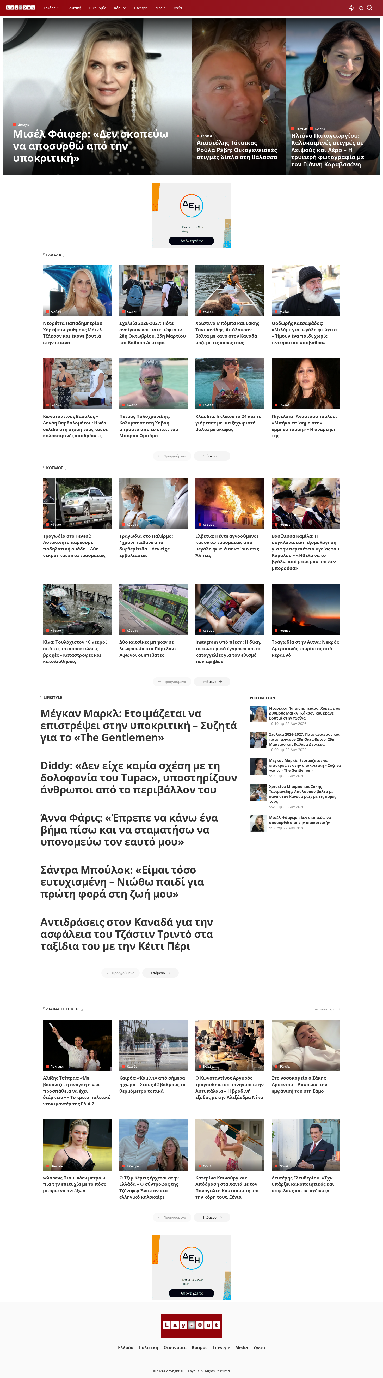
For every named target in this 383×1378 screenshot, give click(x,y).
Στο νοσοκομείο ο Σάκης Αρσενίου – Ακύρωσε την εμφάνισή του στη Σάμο (299, 1084)
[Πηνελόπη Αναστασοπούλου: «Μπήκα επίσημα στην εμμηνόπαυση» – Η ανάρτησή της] (306, 383)
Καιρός (132, 1066)
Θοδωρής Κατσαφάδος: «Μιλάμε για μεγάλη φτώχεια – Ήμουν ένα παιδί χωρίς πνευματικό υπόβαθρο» (304, 332)
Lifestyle (23, 124)
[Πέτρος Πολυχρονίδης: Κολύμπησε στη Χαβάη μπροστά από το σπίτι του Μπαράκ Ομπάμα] (153, 383)
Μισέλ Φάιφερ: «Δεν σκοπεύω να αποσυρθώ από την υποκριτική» (90, 146)
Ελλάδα (206, 135)
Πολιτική (57, 1066)
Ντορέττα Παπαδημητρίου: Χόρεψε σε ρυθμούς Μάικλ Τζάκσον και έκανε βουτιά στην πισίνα (73, 332)
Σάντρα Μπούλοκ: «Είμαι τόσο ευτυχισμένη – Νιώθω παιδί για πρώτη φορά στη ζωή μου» (122, 881)
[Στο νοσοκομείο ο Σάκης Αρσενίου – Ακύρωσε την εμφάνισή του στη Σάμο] (306, 1045)
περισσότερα (325, 1009)
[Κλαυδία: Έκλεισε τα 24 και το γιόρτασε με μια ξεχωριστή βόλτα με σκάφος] (229, 383)
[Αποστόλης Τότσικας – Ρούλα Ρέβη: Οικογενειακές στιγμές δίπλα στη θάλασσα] (238, 96)
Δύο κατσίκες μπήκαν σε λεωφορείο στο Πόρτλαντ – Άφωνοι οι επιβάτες (149, 648)
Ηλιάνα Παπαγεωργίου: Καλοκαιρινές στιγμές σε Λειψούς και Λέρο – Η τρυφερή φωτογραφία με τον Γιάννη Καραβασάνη (327, 149)
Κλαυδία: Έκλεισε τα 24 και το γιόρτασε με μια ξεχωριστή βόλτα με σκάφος (228, 422)
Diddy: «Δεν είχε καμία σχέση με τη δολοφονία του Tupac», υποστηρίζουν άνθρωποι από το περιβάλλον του (138, 777)
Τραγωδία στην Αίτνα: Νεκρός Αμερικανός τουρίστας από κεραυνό (305, 648)
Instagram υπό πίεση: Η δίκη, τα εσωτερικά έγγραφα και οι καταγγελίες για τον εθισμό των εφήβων (228, 651)
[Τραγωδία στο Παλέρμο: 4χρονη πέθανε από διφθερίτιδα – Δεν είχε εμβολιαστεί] (153, 503)
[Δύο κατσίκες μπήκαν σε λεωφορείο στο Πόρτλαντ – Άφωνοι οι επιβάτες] (153, 609)
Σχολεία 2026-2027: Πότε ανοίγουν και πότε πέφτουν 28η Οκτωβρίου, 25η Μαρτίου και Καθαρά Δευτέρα (152, 332)
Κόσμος (56, 524)
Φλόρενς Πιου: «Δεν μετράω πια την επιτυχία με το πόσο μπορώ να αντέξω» (75, 1184)
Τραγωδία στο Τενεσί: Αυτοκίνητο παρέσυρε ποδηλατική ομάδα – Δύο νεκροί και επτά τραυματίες (74, 545)
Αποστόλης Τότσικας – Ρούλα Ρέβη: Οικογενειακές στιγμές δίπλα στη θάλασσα (237, 150)
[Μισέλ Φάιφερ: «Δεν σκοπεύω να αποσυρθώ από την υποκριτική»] (97, 96)
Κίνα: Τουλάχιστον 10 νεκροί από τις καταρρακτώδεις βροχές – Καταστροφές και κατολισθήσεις (75, 651)
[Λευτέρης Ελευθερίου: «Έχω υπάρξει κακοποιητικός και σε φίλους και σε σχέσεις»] (306, 1145)
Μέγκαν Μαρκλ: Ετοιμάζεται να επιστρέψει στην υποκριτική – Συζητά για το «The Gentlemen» (138, 725)
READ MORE (166, 170)
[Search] (369, 8)
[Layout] (20, 8)
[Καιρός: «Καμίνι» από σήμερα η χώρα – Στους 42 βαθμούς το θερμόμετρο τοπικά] (153, 1045)
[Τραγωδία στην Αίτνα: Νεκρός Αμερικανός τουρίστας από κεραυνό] (306, 609)
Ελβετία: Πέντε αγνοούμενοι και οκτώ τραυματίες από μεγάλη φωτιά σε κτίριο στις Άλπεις (227, 545)
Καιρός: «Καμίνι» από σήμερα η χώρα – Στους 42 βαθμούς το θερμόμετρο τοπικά (152, 1084)
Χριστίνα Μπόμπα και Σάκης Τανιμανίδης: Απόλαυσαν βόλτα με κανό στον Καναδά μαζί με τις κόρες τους (227, 332)
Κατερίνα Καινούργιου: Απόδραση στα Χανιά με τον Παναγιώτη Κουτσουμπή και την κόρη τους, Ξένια (227, 1187)
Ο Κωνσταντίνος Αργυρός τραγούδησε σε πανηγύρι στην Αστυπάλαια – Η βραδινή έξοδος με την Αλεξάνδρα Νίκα (229, 1087)
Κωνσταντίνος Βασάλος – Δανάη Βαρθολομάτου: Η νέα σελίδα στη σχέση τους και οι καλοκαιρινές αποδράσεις (75, 426)
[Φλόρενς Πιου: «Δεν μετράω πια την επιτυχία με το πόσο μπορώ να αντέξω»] (77, 1145)
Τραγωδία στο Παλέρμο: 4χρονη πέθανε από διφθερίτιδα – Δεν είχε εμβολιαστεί (146, 545)
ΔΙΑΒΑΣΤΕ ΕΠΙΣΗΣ (62, 1008)
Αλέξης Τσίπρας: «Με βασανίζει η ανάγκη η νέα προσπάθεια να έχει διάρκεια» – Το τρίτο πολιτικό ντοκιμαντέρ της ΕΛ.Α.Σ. (77, 1091)
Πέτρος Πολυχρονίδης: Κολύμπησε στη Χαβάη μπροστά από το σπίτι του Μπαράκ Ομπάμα (148, 426)
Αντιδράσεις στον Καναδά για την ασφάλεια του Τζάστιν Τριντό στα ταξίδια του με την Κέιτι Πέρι (126, 934)
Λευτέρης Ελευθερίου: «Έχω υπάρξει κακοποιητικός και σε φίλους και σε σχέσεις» (303, 1184)
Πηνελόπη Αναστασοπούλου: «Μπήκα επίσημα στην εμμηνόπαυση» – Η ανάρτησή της (304, 426)
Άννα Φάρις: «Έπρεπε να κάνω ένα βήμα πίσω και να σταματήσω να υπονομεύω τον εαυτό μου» (129, 829)
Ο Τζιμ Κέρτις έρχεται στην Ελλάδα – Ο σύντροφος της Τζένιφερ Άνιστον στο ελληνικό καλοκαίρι (149, 1187)
